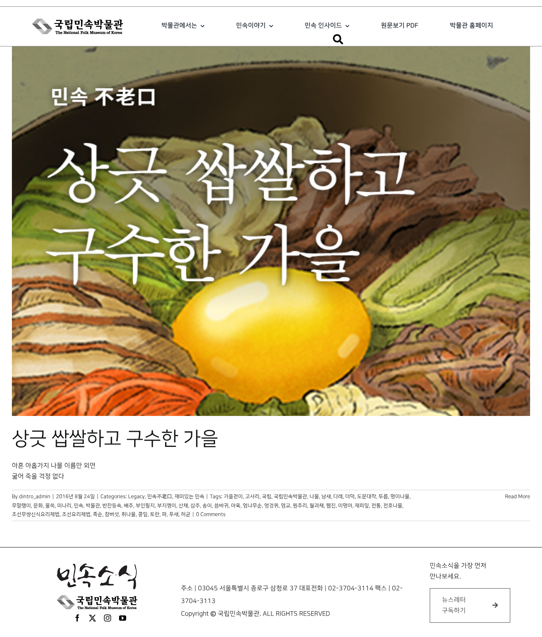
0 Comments (210, 514)
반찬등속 (111, 505)
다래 (338, 496)
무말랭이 (21, 505)
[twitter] (92, 618)
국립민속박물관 (290, 496)
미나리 (64, 505)
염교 (285, 505)
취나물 (128, 514)
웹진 (331, 505)
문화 (38, 505)
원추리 (300, 505)
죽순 (97, 514)
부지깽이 (166, 505)
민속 (78, 505)
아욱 (235, 505)
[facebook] (77, 618)
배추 (128, 505)
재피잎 (362, 505)
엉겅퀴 (271, 505)
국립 (266, 496)
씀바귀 (221, 505)
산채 (183, 505)
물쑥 (50, 505)
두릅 (383, 496)
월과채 (316, 505)
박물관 (93, 505)
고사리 (252, 496)
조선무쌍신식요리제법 (36, 514)
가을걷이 (233, 496)
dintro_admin (34, 496)
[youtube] (122, 618)
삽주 (195, 505)
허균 (185, 514)
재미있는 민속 (189, 496)
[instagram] (107, 618)
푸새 (174, 514)
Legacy (136, 496)
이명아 (345, 505)
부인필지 (145, 505)
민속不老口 (159, 496)
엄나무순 (252, 505)
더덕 (350, 496)
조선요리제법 (76, 514)
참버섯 (112, 514)
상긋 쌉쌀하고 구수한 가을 (115, 439)
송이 (207, 505)
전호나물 (392, 505)
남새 (326, 496)
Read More (517, 496)
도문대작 (366, 496)
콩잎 (143, 514)
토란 (155, 514)
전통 (376, 505)
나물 (314, 496)
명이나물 (399, 496)
